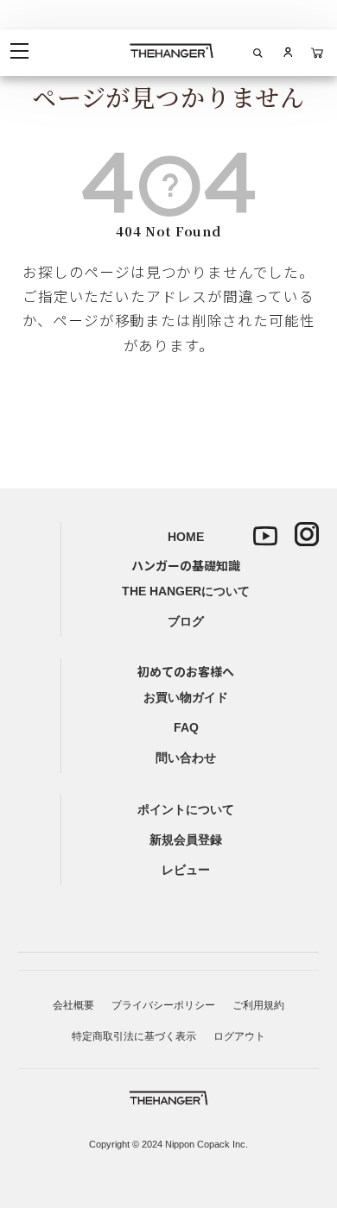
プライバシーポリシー (163, 1005)
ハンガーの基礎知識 (185, 565)
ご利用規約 (258, 1005)
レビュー (186, 870)
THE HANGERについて (186, 591)
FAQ (186, 727)
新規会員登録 (185, 839)
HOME (186, 537)
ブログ (186, 621)
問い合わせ (186, 757)
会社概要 (73, 1005)
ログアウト (239, 1036)
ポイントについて (185, 809)
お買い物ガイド (185, 697)
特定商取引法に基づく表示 (134, 1036)
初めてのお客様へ (185, 671)
